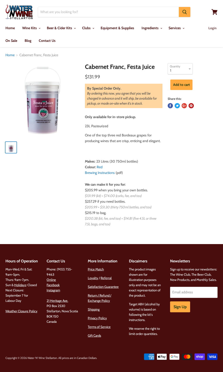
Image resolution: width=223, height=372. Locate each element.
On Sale (11, 41)
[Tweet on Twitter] (177, 105)
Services (175, 28)
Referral (106, 278)
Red (100, 167)
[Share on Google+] (184, 105)
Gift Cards (94, 336)
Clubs (86, 28)
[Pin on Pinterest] (191, 105)
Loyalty (93, 278)
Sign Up (180, 306)
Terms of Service (99, 327)
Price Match (96, 269)
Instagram (53, 290)
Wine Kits (30, 28)
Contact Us (47, 41)
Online (51, 280)
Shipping (94, 309)
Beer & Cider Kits (60, 28)
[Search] (184, 12)
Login (212, 28)
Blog (28, 41)
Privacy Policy (97, 318)
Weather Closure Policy (21, 311)
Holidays (20, 285)
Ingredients (150, 28)
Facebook (53, 285)
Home (10, 28)
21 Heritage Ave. (57, 301)
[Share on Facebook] (170, 105)
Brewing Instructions (100, 173)
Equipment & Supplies (117, 28)
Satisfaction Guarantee (103, 287)
